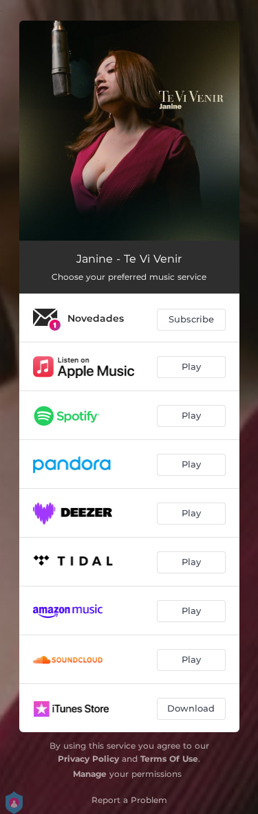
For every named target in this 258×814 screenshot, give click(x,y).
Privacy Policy (88, 759)
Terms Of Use (169, 759)
